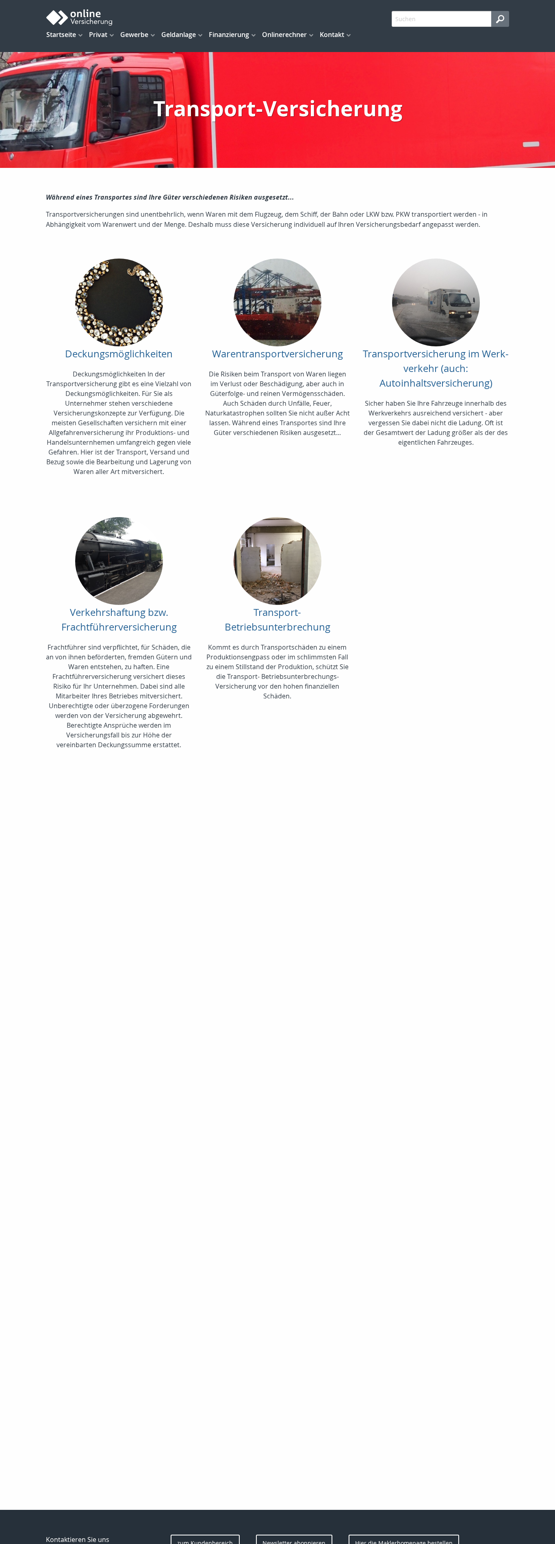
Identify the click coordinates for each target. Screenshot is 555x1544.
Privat (98, 34)
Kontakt (332, 34)
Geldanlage (178, 34)
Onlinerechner (284, 34)
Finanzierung (229, 34)
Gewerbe (134, 34)
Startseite (61, 34)
